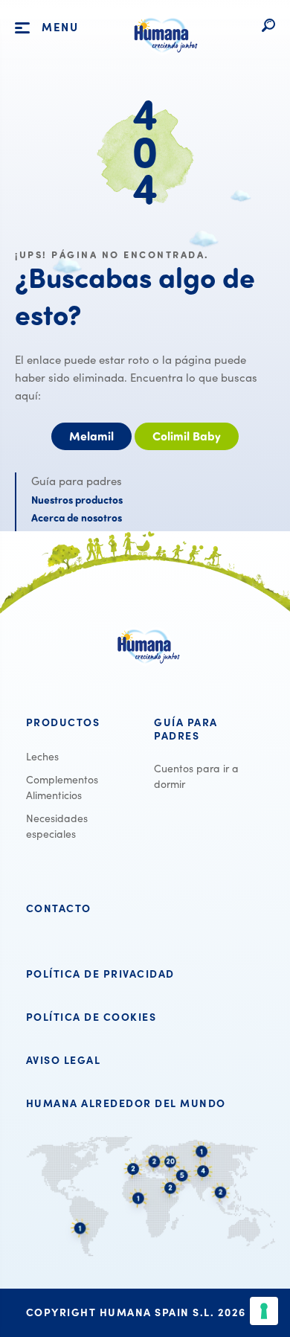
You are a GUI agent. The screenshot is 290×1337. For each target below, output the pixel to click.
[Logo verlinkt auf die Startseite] (162, 58)
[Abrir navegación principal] (22, 28)
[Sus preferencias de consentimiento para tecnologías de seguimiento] (264, 1311)
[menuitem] (81, 722)
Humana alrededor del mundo (126, 1103)
